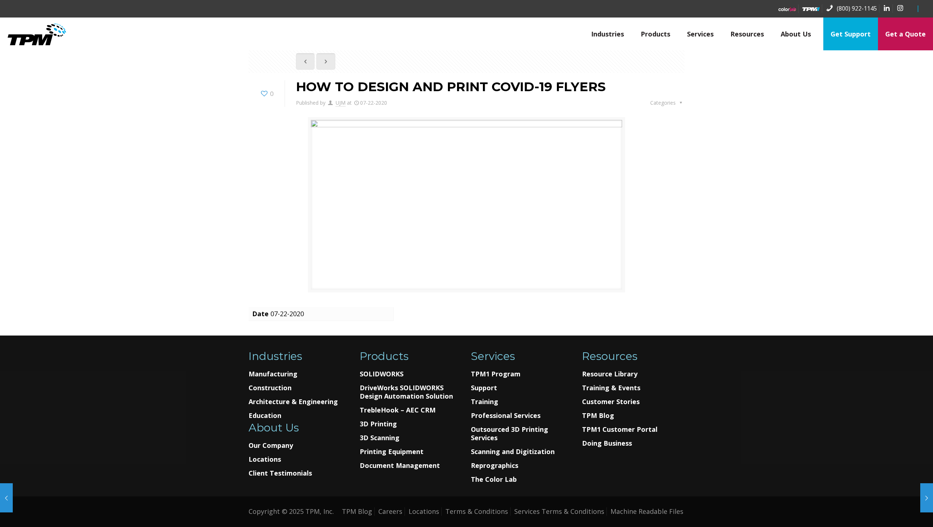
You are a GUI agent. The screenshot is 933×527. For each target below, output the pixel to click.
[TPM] (36, 34)
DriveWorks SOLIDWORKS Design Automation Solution (406, 392)
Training (484, 402)
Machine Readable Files (646, 511)
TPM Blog (598, 415)
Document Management (400, 465)
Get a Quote (905, 34)
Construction (270, 388)
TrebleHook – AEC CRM (398, 410)
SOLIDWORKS (381, 374)
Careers (390, 511)
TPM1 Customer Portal (619, 429)
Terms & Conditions (476, 511)
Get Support (851, 34)
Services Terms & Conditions (559, 511)
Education (265, 415)
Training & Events (611, 388)
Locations (265, 459)
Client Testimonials (280, 473)
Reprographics (494, 465)
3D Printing (378, 424)
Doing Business (607, 443)
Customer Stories (611, 402)
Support (484, 388)
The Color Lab (494, 479)
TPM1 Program (495, 374)
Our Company (271, 445)
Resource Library (609, 374)
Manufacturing (273, 374)
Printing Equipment (391, 451)
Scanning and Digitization (513, 451)
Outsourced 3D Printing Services (509, 433)
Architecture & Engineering (293, 402)
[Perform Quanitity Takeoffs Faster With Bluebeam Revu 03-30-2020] (926, 497)
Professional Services (505, 415)
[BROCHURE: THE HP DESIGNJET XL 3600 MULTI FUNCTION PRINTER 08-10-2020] (6, 497)
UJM (341, 102)
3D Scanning (379, 438)
